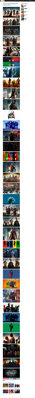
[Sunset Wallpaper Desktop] (22, 9)
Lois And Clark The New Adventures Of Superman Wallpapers (17, 388)
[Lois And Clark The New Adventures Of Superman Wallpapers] (17, 385)
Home (3, 2)
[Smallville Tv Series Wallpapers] (11, 391)
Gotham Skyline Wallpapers (5, 387)
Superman (13, 380)
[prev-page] (3, 395)
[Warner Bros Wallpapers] (11, 385)
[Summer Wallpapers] (22, 12)
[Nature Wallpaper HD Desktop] (22, 5)
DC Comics (7, 380)
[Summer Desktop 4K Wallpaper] (22, 15)
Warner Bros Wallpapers (11, 387)
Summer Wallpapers (26, 11)
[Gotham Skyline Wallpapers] (5, 385)
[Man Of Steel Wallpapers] (17, 391)
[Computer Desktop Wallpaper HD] (22, 19)
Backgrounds (25, 8)
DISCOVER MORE (9, 382)
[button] (30, 0)
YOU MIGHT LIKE (5, 382)
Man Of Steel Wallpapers (17, 393)
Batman (5, 380)
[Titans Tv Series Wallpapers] (5, 391)
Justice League (10, 380)
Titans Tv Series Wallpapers (5, 393)
